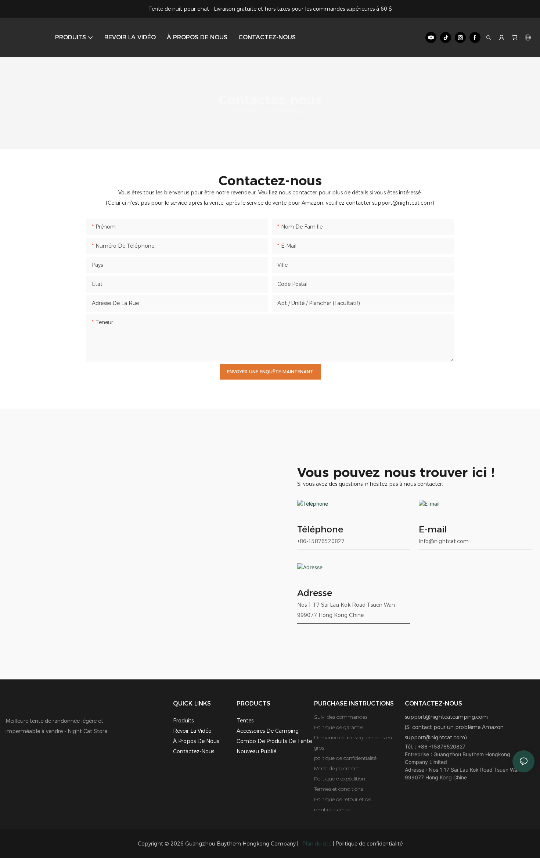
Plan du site (316, 843)
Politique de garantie (338, 727)
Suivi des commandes (340, 717)
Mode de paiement (336, 768)
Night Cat (244, 111)
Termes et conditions (338, 789)
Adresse (314, 593)
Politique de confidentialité (369, 843)
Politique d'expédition (339, 778)
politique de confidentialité (345, 758)
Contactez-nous (286, 111)
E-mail (433, 529)
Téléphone (320, 529)
